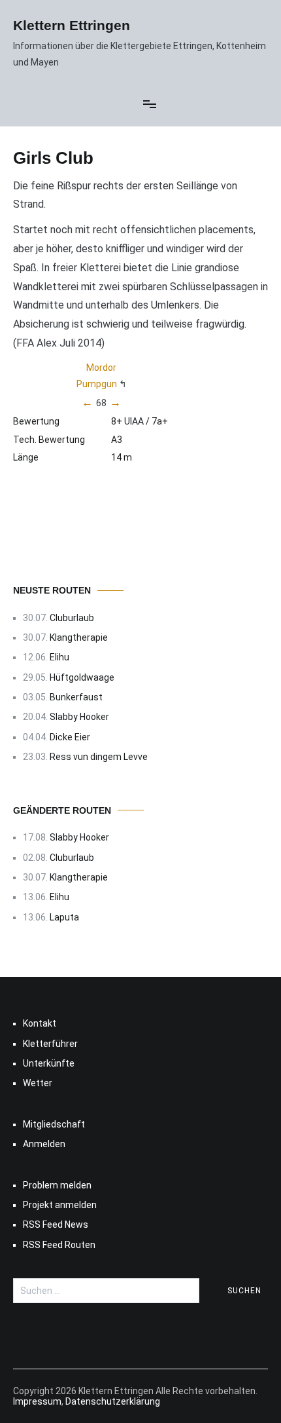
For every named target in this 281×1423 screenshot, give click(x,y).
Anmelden (44, 1144)
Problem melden (57, 1185)
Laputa (64, 917)
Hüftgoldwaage (82, 677)
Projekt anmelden (60, 1205)
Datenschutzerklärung (112, 1401)
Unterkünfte (48, 1063)
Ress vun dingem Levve (99, 756)
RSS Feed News (55, 1224)
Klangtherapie (79, 637)
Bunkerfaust (76, 697)
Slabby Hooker (79, 717)
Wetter (37, 1083)
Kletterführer (50, 1043)
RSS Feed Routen (59, 1245)
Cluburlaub (72, 618)
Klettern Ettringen (71, 25)
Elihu (59, 657)
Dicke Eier (70, 737)
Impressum (37, 1401)
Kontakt (39, 1023)
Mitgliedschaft (54, 1124)
